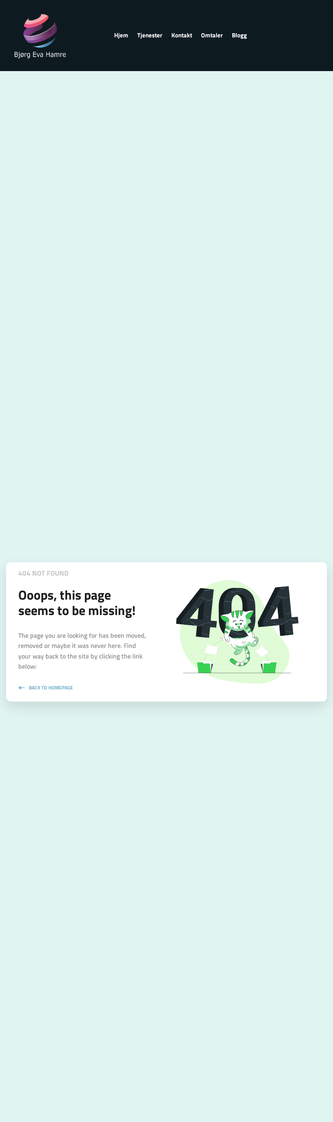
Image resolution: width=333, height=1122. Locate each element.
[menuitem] (121, 35)
